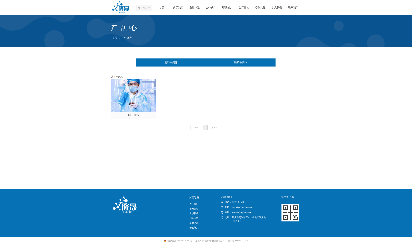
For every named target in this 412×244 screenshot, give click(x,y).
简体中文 (142, 8)
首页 (114, 37)
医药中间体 (240, 62)
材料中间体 (171, 62)
